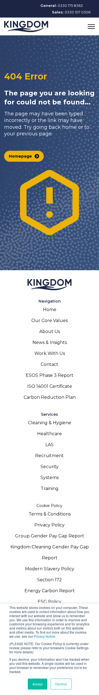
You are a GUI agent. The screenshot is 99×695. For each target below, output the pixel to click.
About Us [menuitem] (49, 331)
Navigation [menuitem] (49, 301)
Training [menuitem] (50, 488)
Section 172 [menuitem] (49, 579)
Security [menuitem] (49, 466)
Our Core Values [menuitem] (49, 320)
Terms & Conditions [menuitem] (50, 514)
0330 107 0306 (77, 12)
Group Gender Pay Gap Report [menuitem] (49, 536)
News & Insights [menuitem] (49, 342)
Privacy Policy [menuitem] (49, 525)
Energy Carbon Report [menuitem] (49, 590)
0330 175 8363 (70, 5)
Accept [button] (37, 684)
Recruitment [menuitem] (49, 455)
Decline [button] (61, 684)
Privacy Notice (44, 636)
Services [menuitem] (49, 414)
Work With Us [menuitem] (49, 353)
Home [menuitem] (49, 309)
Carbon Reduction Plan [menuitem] (50, 397)
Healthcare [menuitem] (49, 433)
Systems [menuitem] (49, 477)
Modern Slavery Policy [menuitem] (49, 568)
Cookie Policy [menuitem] (49, 505)
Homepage (20, 156)
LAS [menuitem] (49, 444)
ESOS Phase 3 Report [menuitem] (49, 375)
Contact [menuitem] (49, 364)
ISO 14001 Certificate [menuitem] (49, 386)
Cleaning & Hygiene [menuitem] (49, 422)
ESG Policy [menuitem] (49, 601)
